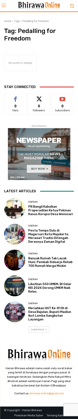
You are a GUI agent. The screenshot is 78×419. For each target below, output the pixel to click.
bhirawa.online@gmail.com (47, 393)
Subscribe (62, 96)
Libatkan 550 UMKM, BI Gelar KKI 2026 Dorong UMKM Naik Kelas (50, 287)
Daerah (33, 202)
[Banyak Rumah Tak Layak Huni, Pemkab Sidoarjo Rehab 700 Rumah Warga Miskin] (14, 260)
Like (15, 96)
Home (7, 21)
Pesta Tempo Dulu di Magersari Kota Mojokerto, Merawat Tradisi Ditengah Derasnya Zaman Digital (48, 236)
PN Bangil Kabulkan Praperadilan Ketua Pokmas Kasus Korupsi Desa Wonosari (50, 210)
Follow (39, 96)
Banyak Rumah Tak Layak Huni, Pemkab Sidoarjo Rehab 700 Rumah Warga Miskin (50, 262)
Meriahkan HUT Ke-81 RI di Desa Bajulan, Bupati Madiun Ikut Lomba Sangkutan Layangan (49, 313)
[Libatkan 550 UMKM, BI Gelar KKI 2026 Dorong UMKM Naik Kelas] (14, 286)
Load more (37, 329)
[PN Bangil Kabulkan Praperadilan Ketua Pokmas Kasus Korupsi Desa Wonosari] (14, 208)
